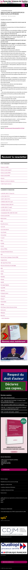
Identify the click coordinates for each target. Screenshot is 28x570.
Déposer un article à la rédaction (7, 181)
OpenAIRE (3, 287)
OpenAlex (3, 290)
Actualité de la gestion (6, 10)
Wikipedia (3, 312)
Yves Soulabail (12, 16)
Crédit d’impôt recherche (6, 183)
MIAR (2, 273)
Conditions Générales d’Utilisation (8, 487)
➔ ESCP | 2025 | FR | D (5, 199)
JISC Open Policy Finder (6, 262)
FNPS (2, 500)
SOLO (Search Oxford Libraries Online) (9, 307)
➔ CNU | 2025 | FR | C (5, 196)
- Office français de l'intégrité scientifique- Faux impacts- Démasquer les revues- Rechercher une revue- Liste (9, 462)
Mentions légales (4, 478)
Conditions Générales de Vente (7, 490)
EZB (1, 254)
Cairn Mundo (3, 232)
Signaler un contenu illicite (6, 484)
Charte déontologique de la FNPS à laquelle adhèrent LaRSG (13, 511)
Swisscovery (3, 310)
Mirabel (2, 279)
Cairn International (5, 229)
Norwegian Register (5, 285)
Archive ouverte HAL (5, 215)
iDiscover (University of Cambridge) (8, 265)
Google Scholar (4, 260)
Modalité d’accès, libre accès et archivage (9, 481)
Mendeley (3, 276)
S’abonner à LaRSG (4, 167)
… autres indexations (5, 318)
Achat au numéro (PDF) (6, 172)
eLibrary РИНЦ (4, 248)
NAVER (2, 282)
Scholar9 (2, 298)
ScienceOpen (3, 301)
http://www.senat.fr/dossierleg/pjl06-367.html (14, 128)
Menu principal (26, 5)
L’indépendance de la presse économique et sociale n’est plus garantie (13, 144)
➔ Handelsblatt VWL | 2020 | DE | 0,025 (9, 212)
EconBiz (2, 243)
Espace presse (4, 492)
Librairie (2, 178)
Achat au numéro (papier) (6, 170)
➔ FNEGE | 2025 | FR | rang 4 (7, 201)
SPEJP (2, 502)
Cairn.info (3, 226)
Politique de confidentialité (6, 508)
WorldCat (3, 315)
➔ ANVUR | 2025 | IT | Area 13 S (7, 193)
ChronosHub (3, 235)
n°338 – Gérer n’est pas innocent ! (8, 397)
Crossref (2, 237)
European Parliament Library (7, 251)
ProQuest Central (4, 293)
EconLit (2, 246)
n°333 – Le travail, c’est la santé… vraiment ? (10, 411)
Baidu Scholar (4, 218)
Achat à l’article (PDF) (5, 175)
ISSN (2, 268)
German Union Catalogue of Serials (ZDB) (9, 257)
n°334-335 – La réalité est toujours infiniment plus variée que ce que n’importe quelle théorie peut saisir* (13, 408)
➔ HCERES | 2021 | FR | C (6, 210)
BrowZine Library (4, 223)
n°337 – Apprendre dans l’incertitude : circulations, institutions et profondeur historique (13, 401)
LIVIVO (2, 271)
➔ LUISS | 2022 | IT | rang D (6, 207)
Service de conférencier (8, 561)
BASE (2, 221)
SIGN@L (2, 304)
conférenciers (6, 469)
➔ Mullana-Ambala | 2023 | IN (7, 204)
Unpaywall (3, 296)
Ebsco (2, 240)
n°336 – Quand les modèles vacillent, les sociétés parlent (12, 404)
